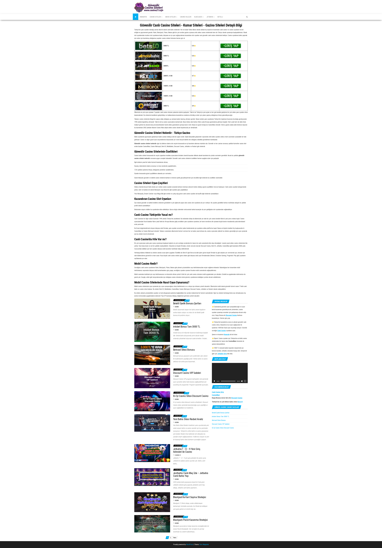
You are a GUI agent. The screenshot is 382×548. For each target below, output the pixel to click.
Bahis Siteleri (170, 17)
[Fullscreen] (245, 381)
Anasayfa (143, 17)
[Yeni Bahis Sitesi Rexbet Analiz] (152, 423)
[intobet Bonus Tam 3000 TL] (152, 332)
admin (177, 307)
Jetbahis (210, 17)
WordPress (189, 544)
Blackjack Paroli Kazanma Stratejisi (190, 519)
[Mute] (242, 381)
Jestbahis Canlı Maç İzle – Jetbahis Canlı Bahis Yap (190, 474)
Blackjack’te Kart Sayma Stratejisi (189, 497)
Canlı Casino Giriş (218, 392)
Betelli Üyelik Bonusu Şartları (187, 303)
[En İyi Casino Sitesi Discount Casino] (152, 401)
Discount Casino (236, 398)
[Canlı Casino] (135, 17)
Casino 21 (178, 455)
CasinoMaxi (216, 395)
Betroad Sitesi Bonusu (184, 349)
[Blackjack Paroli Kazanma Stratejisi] (152, 524)
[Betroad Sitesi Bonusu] (152, 355)
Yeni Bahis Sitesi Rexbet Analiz (188, 419)
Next (174, 538)
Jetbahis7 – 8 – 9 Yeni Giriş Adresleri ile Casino (186, 450)
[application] (230, 373)
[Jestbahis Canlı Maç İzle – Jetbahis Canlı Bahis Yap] (152, 477)
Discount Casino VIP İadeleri (187, 372)
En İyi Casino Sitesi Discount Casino (190, 395)
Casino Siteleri (155, 17)
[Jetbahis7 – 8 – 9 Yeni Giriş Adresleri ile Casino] (152, 453)
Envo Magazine (204, 544)
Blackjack (198, 17)
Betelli (220, 17)
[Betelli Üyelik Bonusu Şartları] (152, 308)
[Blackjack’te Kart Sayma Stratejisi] (152, 502)
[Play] (214, 381)
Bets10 (240, 402)
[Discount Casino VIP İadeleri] (152, 378)
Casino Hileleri (185, 17)
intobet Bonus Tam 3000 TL (186, 326)
